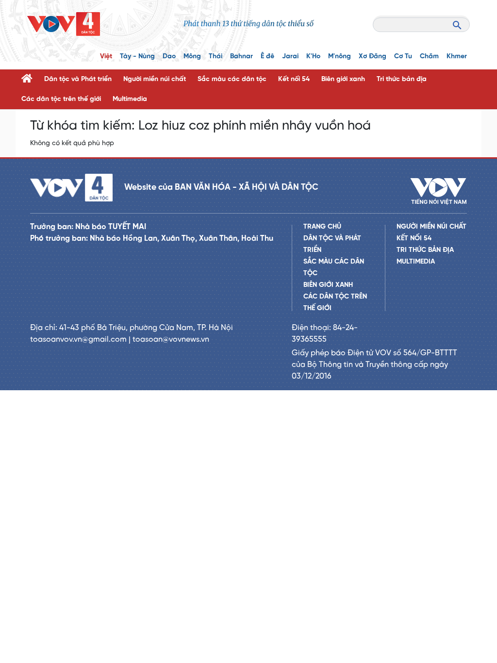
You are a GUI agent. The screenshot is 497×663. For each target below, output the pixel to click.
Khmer (457, 56)
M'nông (339, 56)
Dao (169, 56)
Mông (192, 56)
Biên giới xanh (343, 79)
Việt (106, 56)
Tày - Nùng (137, 56)
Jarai (290, 56)
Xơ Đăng (372, 56)
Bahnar (241, 56)
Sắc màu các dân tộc (232, 79)
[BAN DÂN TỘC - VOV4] (63, 24)
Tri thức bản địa (402, 79)
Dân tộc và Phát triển (78, 79)
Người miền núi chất (154, 79)
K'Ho (313, 56)
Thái (215, 56)
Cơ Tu (403, 56)
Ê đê (267, 56)
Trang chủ (322, 227)
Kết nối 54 (294, 79)
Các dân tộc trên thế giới (61, 99)
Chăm (429, 56)
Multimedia (130, 99)
